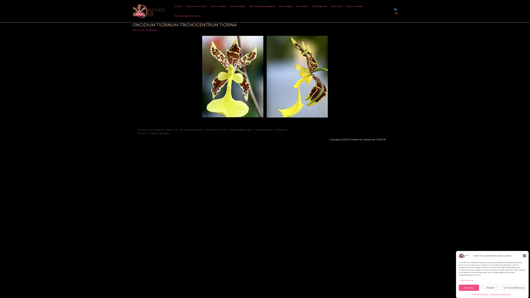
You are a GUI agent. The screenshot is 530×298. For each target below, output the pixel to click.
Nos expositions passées (262, 6)
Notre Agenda (319, 6)
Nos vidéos (302, 6)
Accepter (469, 287)
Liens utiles (336, 6)
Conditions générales (159, 133)
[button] (524, 255)
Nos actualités (237, 6)
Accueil (178, 6)
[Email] (396, 13)
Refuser (490, 287)
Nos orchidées (218, 6)
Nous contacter (355, 6)
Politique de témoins (480, 294)
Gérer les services (466, 280)
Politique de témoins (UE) (187, 16)
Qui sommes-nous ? (196, 6)
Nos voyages (285, 6)
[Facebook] (395, 9)
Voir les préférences (514, 287)
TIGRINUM (151, 30)
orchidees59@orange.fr (240, 129)
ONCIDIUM (138, 30)
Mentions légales (263, 129)
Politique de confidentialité (500, 294)
